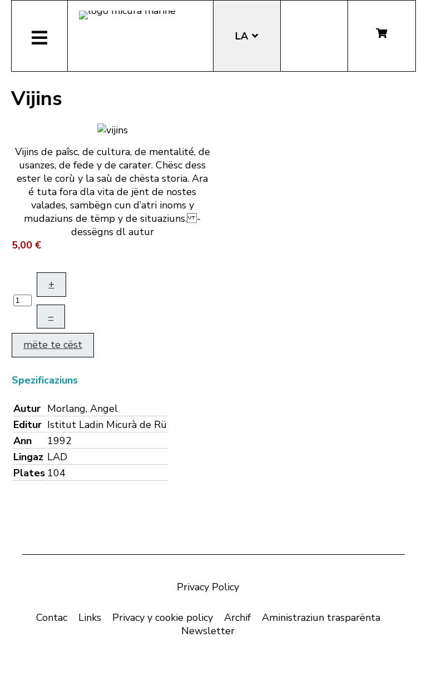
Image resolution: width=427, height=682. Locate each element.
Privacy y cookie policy (162, 617)
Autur (27, 408)
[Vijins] (112, 129)
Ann (22, 440)
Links (89, 617)
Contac (51, 617)
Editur (27, 424)
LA (243, 36)
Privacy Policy (208, 587)
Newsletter (208, 631)
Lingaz (28, 457)
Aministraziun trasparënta (321, 617)
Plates (29, 473)
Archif (237, 617)
